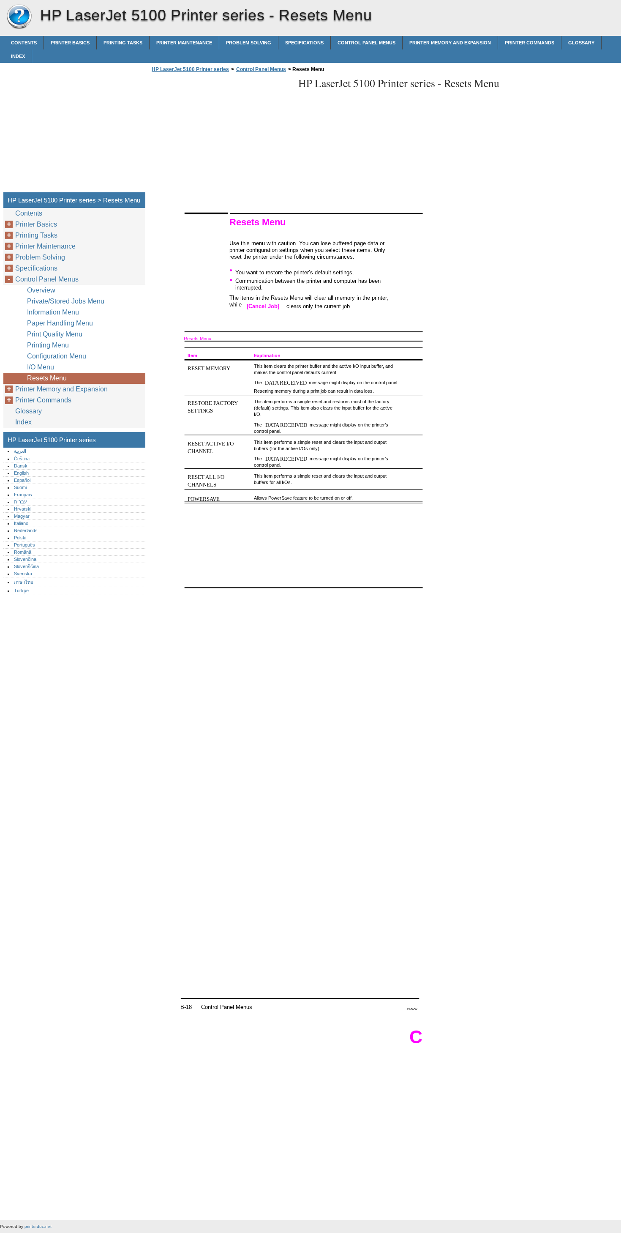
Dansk (20, 465)
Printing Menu (48, 345)
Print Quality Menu (54, 334)
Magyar (22, 516)
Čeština (22, 458)
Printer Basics (70, 42)
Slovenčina (25, 559)
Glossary (581, 42)
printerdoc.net (38, 1226)
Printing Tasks (123, 42)
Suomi (20, 487)
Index (18, 56)
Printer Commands (529, 42)
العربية (20, 451)
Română (22, 552)
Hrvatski (22, 508)
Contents (24, 42)
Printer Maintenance (184, 42)
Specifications (304, 42)
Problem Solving (248, 42)
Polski (20, 537)
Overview (41, 290)
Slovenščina (26, 566)
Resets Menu (47, 378)
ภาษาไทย (23, 582)
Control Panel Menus (366, 42)
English (21, 473)
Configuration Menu (56, 356)
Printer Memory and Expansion (450, 42)
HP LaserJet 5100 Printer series (19, 17)
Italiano (21, 523)
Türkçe (21, 590)
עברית (20, 501)
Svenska (23, 573)
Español (22, 480)
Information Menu (53, 312)
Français (23, 494)
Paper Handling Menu (60, 323)
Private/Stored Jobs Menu (65, 301)
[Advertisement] (220, 135)
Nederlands (26, 530)
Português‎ (24, 544)
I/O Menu (40, 367)
